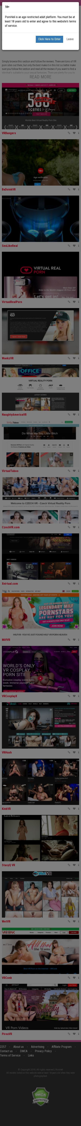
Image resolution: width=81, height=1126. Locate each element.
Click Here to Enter (49, 39)
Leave (70, 39)
